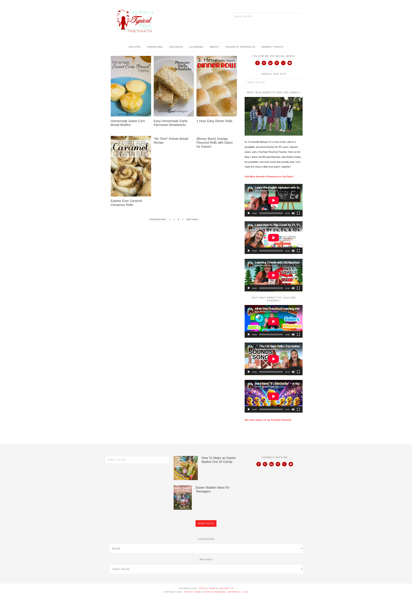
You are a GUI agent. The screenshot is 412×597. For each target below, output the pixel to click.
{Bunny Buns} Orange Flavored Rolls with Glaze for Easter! (215, 142)
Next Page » (193, 219)
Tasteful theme (207, 588)
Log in (245, 592)
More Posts (206, 523)
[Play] (248, 213)
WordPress (234, 592)
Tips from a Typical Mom (135, 21)
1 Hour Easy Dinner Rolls (214, 121)
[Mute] (293, 213)
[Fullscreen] (298, 213)
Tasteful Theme (192, 592)
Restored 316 (226, 588)
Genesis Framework (215, 592)
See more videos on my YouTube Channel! (268, 420)
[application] (274, 200)
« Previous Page (157, 219)
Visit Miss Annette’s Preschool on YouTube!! (269, 176)
